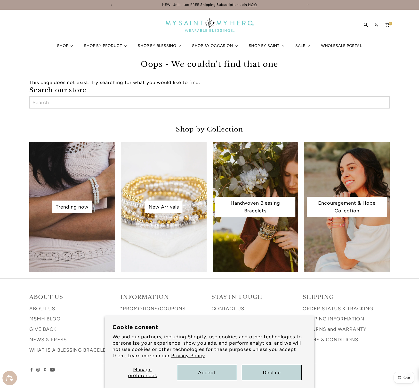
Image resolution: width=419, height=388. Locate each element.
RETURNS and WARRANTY (334, 329)
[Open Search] (366, 25)
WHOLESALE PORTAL (341, 45)
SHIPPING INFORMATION (333, 319)
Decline (272, 372)
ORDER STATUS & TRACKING (338, 308)
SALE (300, 45)
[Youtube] (52, 370)
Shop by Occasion (213, 45)
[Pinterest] (45, 370)
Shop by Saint (265, 45)
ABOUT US (42, 308)
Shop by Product (103, 45)
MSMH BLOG (44, 319)
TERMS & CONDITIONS (330, 339)
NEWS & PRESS (48, 339)
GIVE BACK (42, 329)
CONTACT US (227, 308)
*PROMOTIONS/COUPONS (152, 308)
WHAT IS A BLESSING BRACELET (69, 350)
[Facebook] (31, 370)
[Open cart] (387, 25)
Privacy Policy (188, 355)
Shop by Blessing (157, 45)
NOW (252, 5)
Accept (207, 372)
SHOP (63, 45)
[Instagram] (38, 370)
